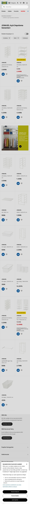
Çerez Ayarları (15, 500)
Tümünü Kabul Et (15, 491)
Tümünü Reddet (15, 495)
